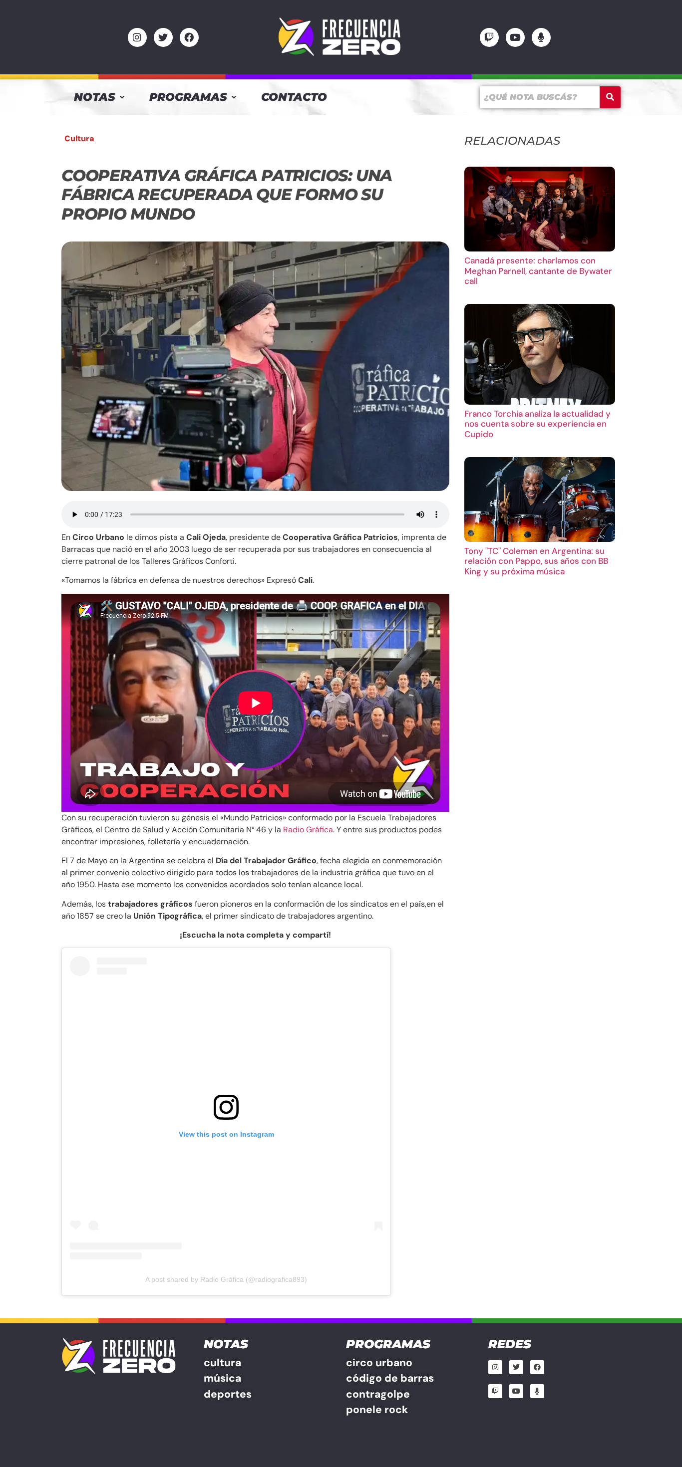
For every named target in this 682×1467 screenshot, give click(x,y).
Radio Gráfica (308, 829)
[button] (99, 97)
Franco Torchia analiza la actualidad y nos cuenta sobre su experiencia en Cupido (537, 424)
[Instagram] (137, 37)
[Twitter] (163, 37)
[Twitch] (489, 37)
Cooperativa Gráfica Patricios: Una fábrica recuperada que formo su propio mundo (226, 195)
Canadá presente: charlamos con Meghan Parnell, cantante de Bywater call (538, 270)
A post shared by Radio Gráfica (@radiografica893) (226, 1279)
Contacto (294, 97)
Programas (188, 97)
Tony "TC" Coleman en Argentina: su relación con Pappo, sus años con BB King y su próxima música (536, 561)
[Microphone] (541, 37)
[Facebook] (189, 37)
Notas (94, 97)
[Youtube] (515, 37)
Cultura (79, 138)
